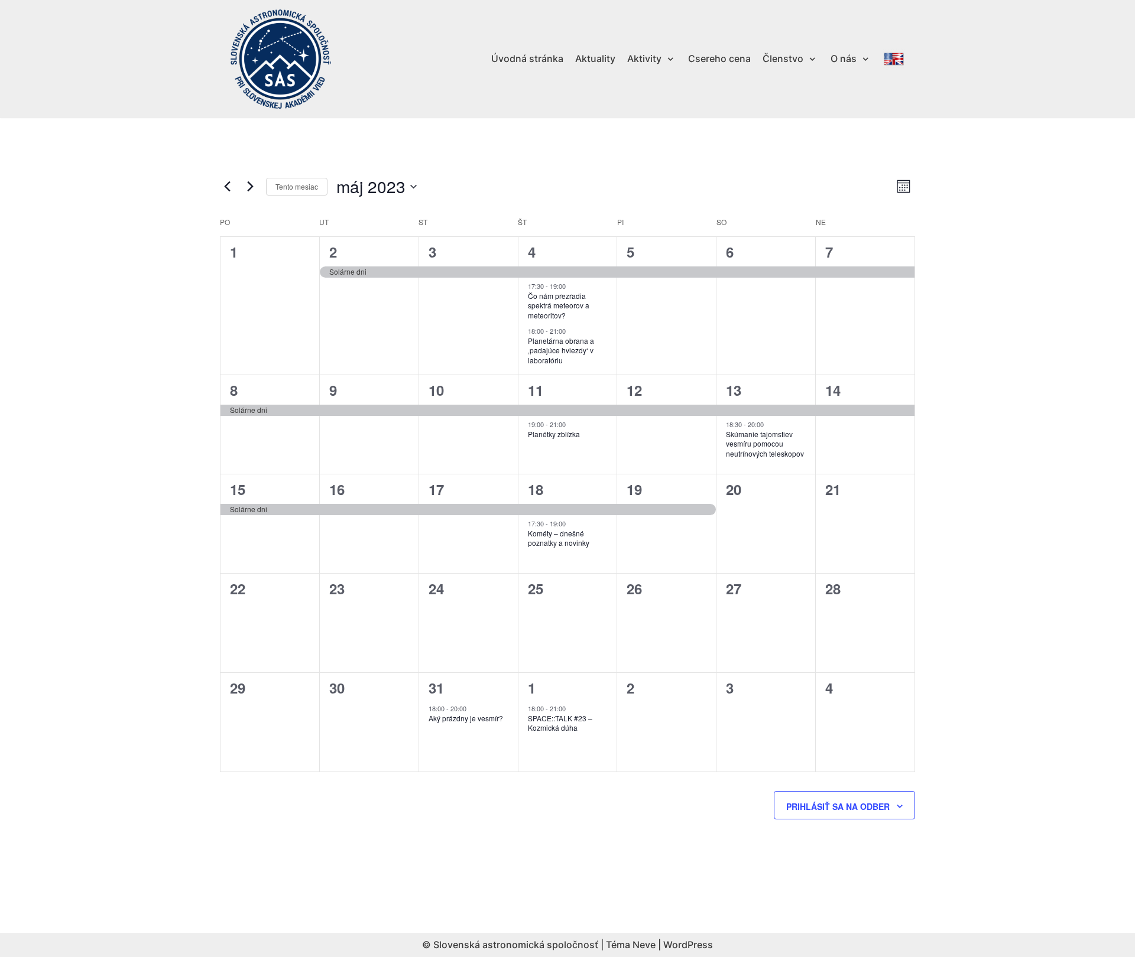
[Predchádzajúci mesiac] (227, 187)
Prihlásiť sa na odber (838, 806)
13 (733, 390)
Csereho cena (719, 58)
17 (436, 489)
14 (833, 390)
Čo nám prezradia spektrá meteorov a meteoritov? (558, 305)
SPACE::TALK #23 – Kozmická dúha (560, 723)
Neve (644, 945)
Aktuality (595, 58)
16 (337, 489)
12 (634, 390)
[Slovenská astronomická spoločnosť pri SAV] (281, 59)
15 (237, 489)
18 (535, 489)
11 (535, 390)
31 (436, 688)
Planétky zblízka (554, 434)
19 (634, 489)
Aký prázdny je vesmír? (466, 718)
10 (436, 390)
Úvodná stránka (527, 58)
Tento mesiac (296, 186)
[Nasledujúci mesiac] (250, 187)
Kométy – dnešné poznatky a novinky (558, 538)
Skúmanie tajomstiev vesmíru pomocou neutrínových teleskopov (765, 443)
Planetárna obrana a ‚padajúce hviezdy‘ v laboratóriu (561, 350)
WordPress (688, 945)
